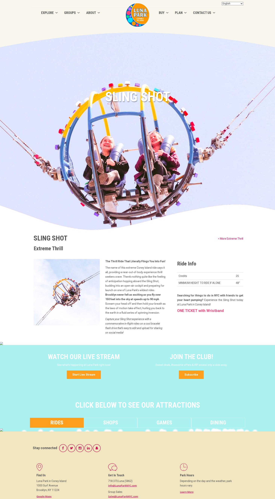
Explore (47, 13)
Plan (179, 13)
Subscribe (191, 374)
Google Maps (43, 496)
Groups (70, 13)
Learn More (186, 492)
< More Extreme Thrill (230, 238)
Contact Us (202, 13)
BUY (161, 13)
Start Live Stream (83, 374)
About (91, 13)
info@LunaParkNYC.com (122, 485)
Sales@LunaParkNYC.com (123, 496)
